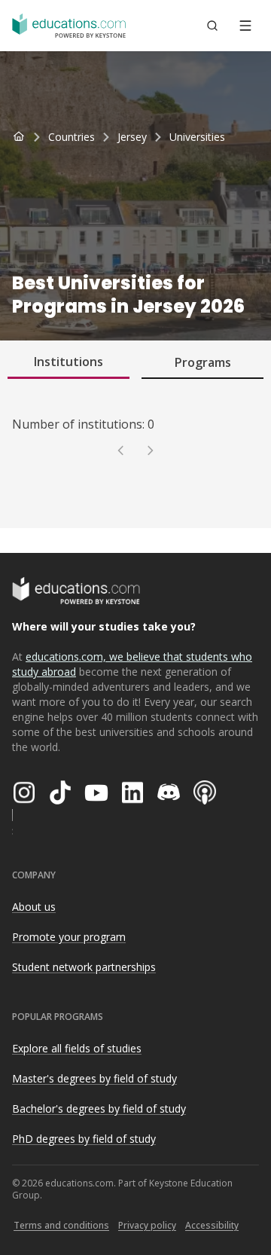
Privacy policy (147, 1225)
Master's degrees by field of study (94, 1078)
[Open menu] (245, 25)
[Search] (212, 25)
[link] (197, 137)
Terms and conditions (61, 1225)
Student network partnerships (84, 967)
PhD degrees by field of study (84, 1138)
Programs (203, 362)
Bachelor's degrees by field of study (99, 1108)
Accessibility (212, 1225)
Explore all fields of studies (77, 1048)
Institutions (68, 361)
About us (34, 906)
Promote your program (69, 937)
